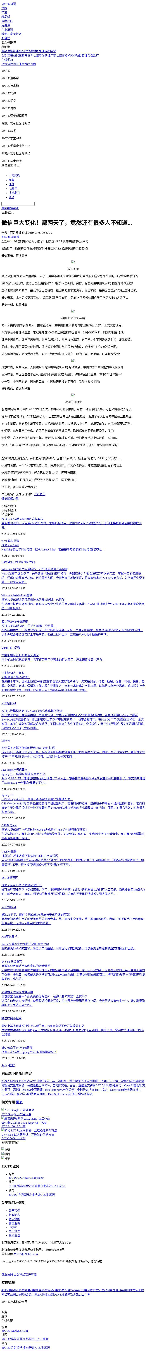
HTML (10, 647)
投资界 (65, 1294)
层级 (13, 961)
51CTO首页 (8, 3)
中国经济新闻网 (120, 1290)
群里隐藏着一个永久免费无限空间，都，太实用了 (44, 996)
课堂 (21, 64)
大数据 (5, 992)
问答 (16, 64)
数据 (12, 1065)
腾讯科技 (18, 1290)
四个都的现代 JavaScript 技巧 (28, 747)
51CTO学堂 (16, 1194)
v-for (4, 540)
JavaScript (7, 769)
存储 (10, 1018)
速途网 (105, 1290)
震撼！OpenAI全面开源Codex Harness (36, 1089)
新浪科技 (7, 1290)
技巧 (16, 769)
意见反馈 (14, 1223)
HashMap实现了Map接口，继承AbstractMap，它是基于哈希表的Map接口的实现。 (52, 549)
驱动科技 (53, 1290)
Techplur (39, 1177)
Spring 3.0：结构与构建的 (23, 774)
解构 (10, 540)
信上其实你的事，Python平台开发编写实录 (42, 1025)
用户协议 (14, 1231)
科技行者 (64, 1290)
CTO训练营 (47, 1194)
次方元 (74, 1294)
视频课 (5, 51)
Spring (5, 1065)
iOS (3, 936)
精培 (26, 1194)
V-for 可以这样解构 (22, 519)
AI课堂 (5, 38)
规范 (9, 825)
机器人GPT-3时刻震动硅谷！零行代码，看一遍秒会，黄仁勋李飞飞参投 (46, 1081)
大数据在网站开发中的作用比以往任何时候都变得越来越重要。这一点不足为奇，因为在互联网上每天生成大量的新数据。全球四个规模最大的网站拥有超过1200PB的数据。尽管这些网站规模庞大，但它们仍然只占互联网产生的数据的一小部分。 (73, 974)
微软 (29, 595)
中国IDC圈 (38, 1294)
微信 (4, 498)
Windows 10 (8, 595)
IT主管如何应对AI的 (20, 655)
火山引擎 (84, 1294)
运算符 (23, 769)
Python (23, 1047)
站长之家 (95, 1290)
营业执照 (7, 1274)
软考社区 (7, 21)
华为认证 (44, 55)
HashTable (19, 561)
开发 (29, 1047)
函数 (16, 540)
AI (11, 672)
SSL (3, 877)
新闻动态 (14, 1214)
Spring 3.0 (7, 795)
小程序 (17, 1018)
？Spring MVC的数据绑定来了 (28, 1052)
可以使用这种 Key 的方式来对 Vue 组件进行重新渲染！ (44, 829)
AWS (13, 621)
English (13, 1226)
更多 (19, 1102)
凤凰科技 (41, 1290)
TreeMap (30, 561)
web (14, 825)
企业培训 (7, 29)
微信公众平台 (10, 1047)
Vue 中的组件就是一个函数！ (28, 625)
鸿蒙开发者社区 (11, 34)
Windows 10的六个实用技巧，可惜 (34, 569)
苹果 (9, 936)
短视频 (31, 51)
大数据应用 (26, 992)
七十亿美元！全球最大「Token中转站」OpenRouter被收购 (96, 1089)
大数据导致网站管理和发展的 (25, 966)
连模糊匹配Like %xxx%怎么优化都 (31, 710)
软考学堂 (50, 51)
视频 (11, 180)
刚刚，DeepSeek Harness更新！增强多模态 (66, 1094)
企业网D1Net (53, 1294)
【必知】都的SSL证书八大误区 (29, 855)
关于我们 (14, 1210)
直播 (33, 64)
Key (8, 851)
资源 (10, 64)
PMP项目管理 (78, 55)
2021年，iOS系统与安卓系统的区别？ (36, 914)
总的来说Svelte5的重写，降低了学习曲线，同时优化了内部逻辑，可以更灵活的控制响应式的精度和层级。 (68, 948)
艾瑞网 (85, 1290)
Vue (3, 647)
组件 (14, 851)
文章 (4, 64)
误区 (15, 877)
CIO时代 (39, 494)
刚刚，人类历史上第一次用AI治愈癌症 (116, 1081)
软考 (24, 55)
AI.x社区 (60, 1186)
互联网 (14, 992)
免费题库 (93, 55)
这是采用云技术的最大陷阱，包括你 (33, 599)
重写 (19, 961)
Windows (21, 595)
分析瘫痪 (22, 621)
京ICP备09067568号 (26, 1254)
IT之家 (134, 1290)
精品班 (5, 16)
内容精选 (14, 175)
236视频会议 (24, 1294)
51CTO (13, 1177)
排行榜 (23, 51)
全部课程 (7, 55)
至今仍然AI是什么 (21, 885)
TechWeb (75, 1290)
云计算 (5, 621)
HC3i (30, 1177)
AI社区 (13, 188)
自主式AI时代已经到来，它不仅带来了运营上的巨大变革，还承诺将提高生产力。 (53, 659)
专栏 (27, 64)
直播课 (40, 51)
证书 (9, 877)
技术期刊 (14, 192)
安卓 (14, 936)
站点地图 (14, 1219)
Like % (5, 740)
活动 (11, 197)
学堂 (4, 12)
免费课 (5, 25)
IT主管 (5, 672)
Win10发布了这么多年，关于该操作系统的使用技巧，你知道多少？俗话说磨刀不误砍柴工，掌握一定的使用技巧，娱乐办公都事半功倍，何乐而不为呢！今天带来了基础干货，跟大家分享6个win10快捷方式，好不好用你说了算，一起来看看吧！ (73, 578)
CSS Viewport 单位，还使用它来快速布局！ (37, 799)
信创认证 (33, 55)
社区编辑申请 (10, 208)
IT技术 (66, 55)
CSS (4, 825)
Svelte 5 (6, 961)
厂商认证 (56, 55)
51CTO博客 (16, 1186)
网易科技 (30, 1290)
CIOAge (22, 1177)
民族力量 (13, 498)
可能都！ (15, 677)
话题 (11, 184)
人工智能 (18, 672)
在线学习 (7, 59)
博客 (4, 8)
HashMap (7, 561)
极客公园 (10, 1294)
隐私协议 (14, 1235)
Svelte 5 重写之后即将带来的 (25, 944)
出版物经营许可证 (25, 1274)
